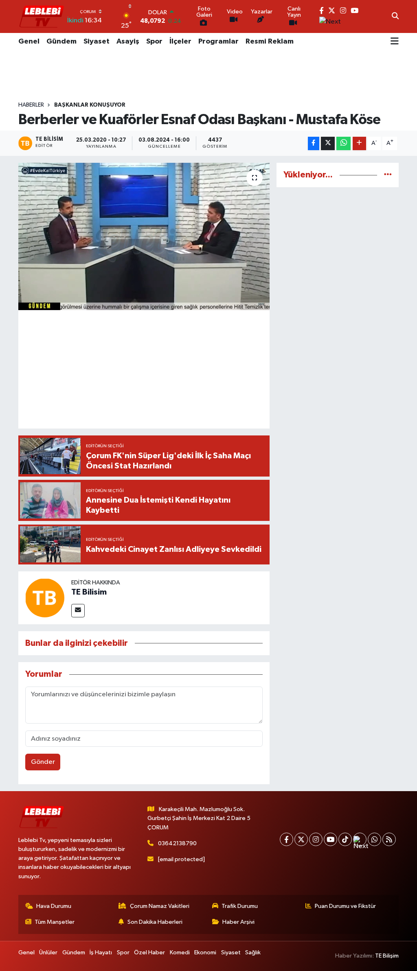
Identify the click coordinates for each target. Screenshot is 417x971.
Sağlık (253, 952)
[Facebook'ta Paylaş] (313, 143)
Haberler (31, 105)
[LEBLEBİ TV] (41, 16)
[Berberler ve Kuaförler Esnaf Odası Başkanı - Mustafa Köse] (144, 236)
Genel (29, 41)
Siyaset (96, 41)
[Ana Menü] (395, 42)
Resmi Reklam (270, 41)
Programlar (218, 41)
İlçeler (180, 41)
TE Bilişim (387, 956)
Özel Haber (149, 952)
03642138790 (177, 843)
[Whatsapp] (374, 839)
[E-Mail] (78, 610)
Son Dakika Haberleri (154, 922)
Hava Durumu (53, 906)
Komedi (180, 952)
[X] (301, 839)
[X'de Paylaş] (328, 143)
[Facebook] (286, 839)
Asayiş (127, 41)
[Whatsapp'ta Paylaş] (343, 143)
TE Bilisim (89, 592)
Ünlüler (48, 952)
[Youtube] (330, 839)
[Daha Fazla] (359, 143)
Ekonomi (205, 952)
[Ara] (395, 16)
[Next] (360, 839)
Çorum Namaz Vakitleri (159, 906)
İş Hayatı (101, 952)
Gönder (43, 762)
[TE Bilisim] (44, 597)
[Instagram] (316, 839)
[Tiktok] (345, 839)
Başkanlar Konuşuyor (89, 105)
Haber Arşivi (238, 922)
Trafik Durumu (240, 906)
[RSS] (389, 839)
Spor (154, 41)
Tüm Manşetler (55, 922)
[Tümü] (388, 174)
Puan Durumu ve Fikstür (345, 906)
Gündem (61, 41)
